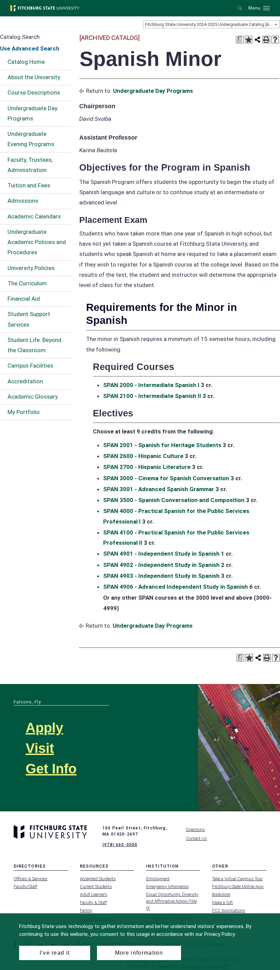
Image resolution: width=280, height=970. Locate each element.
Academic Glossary (33, 396)
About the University (34, 77)
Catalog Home (26, 61)
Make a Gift (222, 902)
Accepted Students (98, 878)
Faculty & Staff (93, 902)
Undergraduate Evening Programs (31, 138)
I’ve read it (55, 953)
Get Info (51, 768)
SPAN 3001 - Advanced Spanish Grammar (158, 489)
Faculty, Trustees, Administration (30, 164)
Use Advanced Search (29, 48)
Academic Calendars (34, 216)
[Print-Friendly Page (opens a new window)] (266, 39)
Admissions (23, 200)
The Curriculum (27, 283)
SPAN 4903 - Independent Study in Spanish (161, 575)
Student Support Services (29, 319)
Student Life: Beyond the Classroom (34, 345)
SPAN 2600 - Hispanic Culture (143, 456)
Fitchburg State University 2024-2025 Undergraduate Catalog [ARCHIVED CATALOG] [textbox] (212, 24)
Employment (158, 878)
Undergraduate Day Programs (32, 113)
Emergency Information (167, 886)
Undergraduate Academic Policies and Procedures (37, 242)
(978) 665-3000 (119, 844)
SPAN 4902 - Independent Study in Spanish (161, 564)
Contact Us (196, 838)
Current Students (96, 886)
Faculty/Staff (25, 886)
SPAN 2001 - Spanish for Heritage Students (162, 445)
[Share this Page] (257, 39)
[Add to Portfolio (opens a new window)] (248, 39)
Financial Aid (24, 298)
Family (86, 910)
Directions (195, 829)
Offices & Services (30, 878)
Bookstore (221, 894)
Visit (40, 748)
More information (139, 953)
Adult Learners (93, 894)
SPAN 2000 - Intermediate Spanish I (151, 385)
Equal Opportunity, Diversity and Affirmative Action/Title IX (172, 901)
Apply (44, 727)
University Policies (31, 268)
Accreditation (25, 381)
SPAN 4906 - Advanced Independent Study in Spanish (175, 586)
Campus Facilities (30, 365)
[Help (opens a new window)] (275, 39)
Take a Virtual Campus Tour (237, 878)
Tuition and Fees (29, 185)
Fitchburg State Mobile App (238, 886)
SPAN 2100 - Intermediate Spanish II (152, 396)
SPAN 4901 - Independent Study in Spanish (161, 553)
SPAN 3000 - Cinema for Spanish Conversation (166, 478)
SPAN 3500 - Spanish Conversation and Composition (173, 500)
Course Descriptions (34, 92)
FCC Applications (228, 910)
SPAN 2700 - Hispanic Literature (147, 466)
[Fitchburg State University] (44, 8)
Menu (254, 8)
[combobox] (211, 24)
